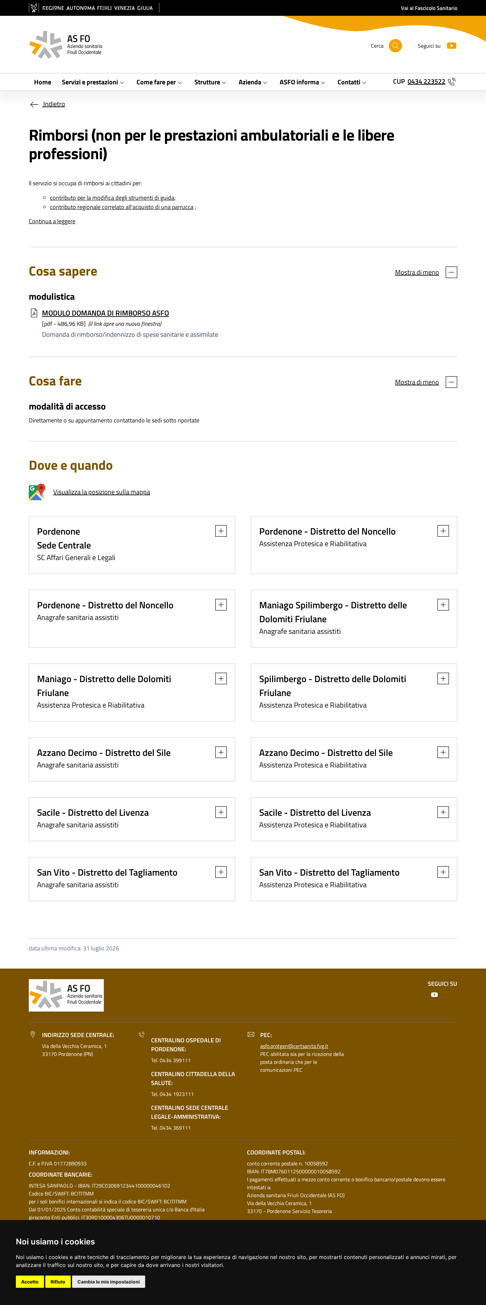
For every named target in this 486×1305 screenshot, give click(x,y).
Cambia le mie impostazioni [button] (108, 1281)
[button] (218, 531)
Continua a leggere (52, 221)
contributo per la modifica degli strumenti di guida (112, 197)
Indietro (53, 104)
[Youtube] (449, 44)
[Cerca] (395, 45)
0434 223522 (426, 81)
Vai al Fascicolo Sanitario (429, 8)
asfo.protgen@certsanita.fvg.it (294, 1046)
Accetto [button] (30, 1281)
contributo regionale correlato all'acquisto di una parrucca (121, 206)
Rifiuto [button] (58, 1281)
